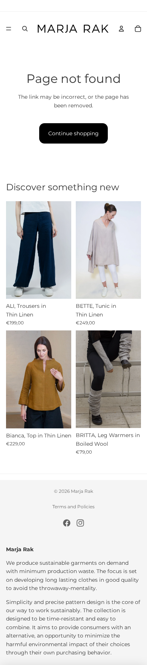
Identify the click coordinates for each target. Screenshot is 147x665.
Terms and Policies (73, 506)
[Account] (121, 28)
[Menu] (8, 28)
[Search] (25, 28)
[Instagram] (80, 522)
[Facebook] (66, 522)
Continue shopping (73, 133)
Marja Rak (82, 491)
